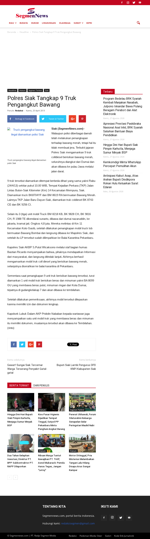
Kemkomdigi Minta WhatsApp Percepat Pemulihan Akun (122, 164)
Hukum (35, 23)
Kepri (89, 23)
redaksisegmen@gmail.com (78, 523)
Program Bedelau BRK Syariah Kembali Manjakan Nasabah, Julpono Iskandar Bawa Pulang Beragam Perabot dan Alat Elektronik (122, 106)
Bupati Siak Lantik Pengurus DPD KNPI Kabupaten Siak (76, 367)
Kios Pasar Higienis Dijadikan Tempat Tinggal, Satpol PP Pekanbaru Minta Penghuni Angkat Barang (51, 421)
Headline (12, 90)
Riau (11, 23)
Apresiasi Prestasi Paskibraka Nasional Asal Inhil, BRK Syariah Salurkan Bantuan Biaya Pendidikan (123, 129)
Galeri (108, 535)
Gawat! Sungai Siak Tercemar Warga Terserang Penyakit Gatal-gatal (27, 368)
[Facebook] (122, 2)
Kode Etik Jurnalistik (124, 535)
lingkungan (49, 23)
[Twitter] (134, 2)
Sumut (77, 23)
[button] (138, 23)
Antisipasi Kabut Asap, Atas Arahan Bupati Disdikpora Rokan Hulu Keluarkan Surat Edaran (120, 181)
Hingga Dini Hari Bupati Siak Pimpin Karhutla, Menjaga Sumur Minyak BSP (120, 148)
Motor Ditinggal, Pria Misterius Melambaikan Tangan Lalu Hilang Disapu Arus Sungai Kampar (81, 462)
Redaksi (19, 110)
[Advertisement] (75, 61)
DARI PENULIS (41, 385)
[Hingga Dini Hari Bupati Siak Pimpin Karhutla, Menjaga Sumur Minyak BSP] (20, 402)
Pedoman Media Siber (91, 535)
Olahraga (64, 23)
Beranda (11, 32)
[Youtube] (140, 2)
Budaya (24, 23)
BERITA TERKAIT (19, 385)
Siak (46, 90)
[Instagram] (128, 2)
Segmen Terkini (35, 90)
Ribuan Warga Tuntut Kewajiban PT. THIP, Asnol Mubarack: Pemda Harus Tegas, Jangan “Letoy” (51, 462)
